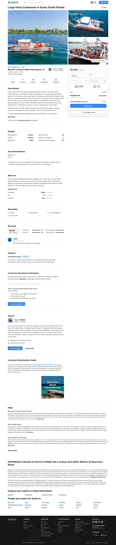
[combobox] (42, 2)
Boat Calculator (45, 528)
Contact (26, 528)
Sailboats (10, 495)
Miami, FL (77, 528)
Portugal (95, 505)
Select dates (88, 106)
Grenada (44, 505)
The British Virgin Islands (15, 505)
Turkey (95, 507)
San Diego (62, 502)
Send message (15, 348)
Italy (77, 507)
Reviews (43, 529)
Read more (11, 117)
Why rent (43, 522)
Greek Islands (79, 529)
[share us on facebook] (96, 522)
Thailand (78, 505)
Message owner (89, 112)
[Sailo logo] (15, 519)
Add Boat (103, 2)
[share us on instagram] (99, 522)
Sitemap (98, 542)
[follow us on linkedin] (102, 522)
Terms (92, 542)
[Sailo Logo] (13, 2)
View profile (30, 348)
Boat (23, 67)
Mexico (61, 505)
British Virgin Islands (63, 526)
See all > (60, 531)
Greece (27, 507)
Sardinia (44, 507)
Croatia (61, 507)
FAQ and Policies (28, 526)
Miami (26, 502)
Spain (9, 507)
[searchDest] (24, 2)
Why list (43, 526)
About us (26, 522)
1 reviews (19, 74)
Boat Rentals (44, 524)
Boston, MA (78, 526)
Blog (25, 524)
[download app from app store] (104, 535)
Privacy (87, 542)
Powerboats (28, 495)
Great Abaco (97, 502)
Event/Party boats (47, 495)
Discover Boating (45, 531)
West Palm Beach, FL (14, 67)
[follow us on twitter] (93, 522)
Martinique (28, 505)
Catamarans (62, 495)
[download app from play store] (96, 535)
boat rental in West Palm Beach (43, 365)
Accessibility (105, 542)
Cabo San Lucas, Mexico (82, 524)
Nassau (78, 502)
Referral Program (45, 535)
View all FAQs (12, 450)
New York (11, 502)
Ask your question (16, 304)
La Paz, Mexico (79, 522)
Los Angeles (45, 502)
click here (22, 279)
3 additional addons (24, 120)
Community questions (47, 533)
